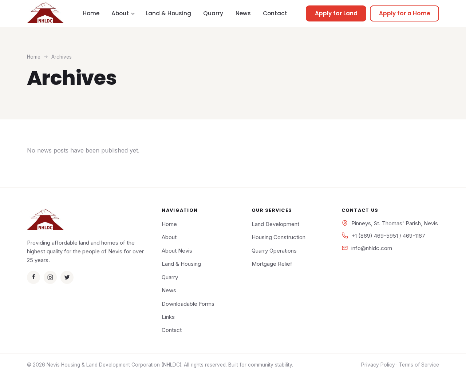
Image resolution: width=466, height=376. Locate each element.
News (243, 13)
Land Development (275, 224)
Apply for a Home (404, 13)
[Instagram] (50, 277)
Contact (275, 13)
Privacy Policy (378, 365)
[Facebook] (33, 277)
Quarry (213, 13)
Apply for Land (336, 13)
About (120, 13)
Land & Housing (168, 13)
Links (168, 316)
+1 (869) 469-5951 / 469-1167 (388, 235)
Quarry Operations (274, 250)
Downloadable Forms (188, 303)
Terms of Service (419, 365)
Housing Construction (278, 237)
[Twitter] (67, 277)
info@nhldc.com (371, 248)
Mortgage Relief (272, 263)
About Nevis (177, 250)
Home (91, 13)
